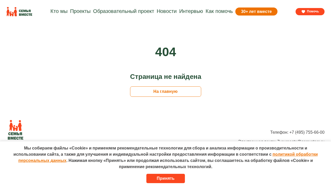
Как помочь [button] (219, 11)
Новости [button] (167, 11)
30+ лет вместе (256, 11)
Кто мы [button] (58, 11)
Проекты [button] (80, 11)
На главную (165, 91)
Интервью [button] (191, 11)
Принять (166, 178)
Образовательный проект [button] (123, 11)
